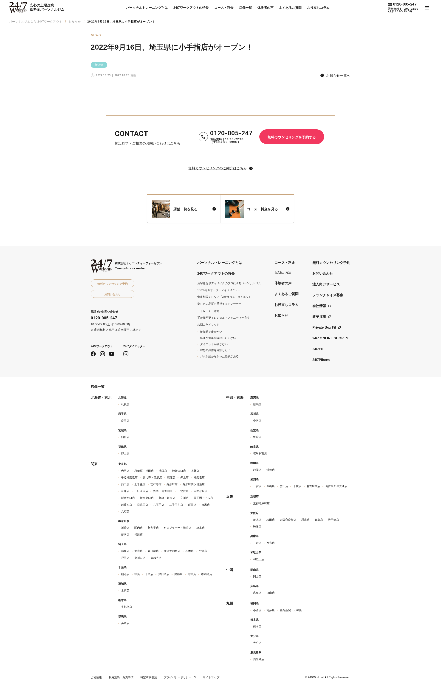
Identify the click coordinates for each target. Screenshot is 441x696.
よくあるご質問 (290, 7)
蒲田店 (125, 484)
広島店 (257, 592)
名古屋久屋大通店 (336, 486)
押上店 (184, 477)
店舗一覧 (245, 7)
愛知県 (254, 479)
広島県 (254, 586)
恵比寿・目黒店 (152, 477)
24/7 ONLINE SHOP (328, 338)
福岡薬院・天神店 (291, 610)
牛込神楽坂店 (129, 477)
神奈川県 (123, 521)
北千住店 (139, 484)
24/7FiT (318, 349)
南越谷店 (155, 558)
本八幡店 (206, 574)
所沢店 (203, 551)
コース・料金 (224, 7)
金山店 (270, 486)
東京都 (122, 464)
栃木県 (122, 600)
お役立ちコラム (318, 7)
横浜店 (138, 534)
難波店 (257, 526)
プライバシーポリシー (177, 677)
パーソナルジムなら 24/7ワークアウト (35, 21)
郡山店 (125, 453)
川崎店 (125, 527)
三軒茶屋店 (141, 491)
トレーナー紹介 (209, 311)
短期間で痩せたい (211, 331)
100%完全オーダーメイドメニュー (218, 290)
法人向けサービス (326, 284)
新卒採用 (319, 316)
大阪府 (254, 513)
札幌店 (125, 404)
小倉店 (257, 610)
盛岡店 (125, 420)
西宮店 (270, 543)
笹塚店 (125, 491)
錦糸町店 (172, 484)
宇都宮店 (126, 606)
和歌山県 (255, 552)
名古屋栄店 (313, 486)
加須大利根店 (172, 551)
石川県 (254, 413)
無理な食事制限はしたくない (218, 338)
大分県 (254, 636)
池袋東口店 (179, 470)
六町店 (125, 511)
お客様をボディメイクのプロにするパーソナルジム (229, 283)
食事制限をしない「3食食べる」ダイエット (224, 296)
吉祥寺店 (155, 484)
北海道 (122, 397)
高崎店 (125, 623)
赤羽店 (125, 470)
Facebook (93, 353)
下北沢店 (183, 491)
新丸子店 (153, 527)
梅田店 (270, 519)
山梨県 (254, 430)
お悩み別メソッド (208, 324)
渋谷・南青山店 (162, 491)
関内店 (138, 527)
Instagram (102, 353)
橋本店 (200, 527)
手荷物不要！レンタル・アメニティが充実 (223, 317)
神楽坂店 (199, 477)
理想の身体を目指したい (215, 350)
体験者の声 (265, 7)
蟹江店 (284, 486)
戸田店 (125, 558)
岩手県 (122, 413)
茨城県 (122, 583)
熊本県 (254, 619)
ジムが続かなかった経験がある (219, 356)
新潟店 (257, 404)
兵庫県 (254, 536)
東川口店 (139, 558)
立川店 (184, 498)
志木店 (189, 551)
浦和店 (125, 551)
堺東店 (305, 519)
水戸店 (125, 590)
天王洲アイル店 (203, 498)
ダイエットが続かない (214, 344)
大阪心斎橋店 (288, 519)
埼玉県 (122, 544)
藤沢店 (125, 534)
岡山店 (257, 576)
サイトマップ (211, 677)
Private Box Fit (324, 327)
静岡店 (257, 470)
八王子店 (158, 504)
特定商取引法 (148, 677)
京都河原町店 (261, 503)
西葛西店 (126, 504)
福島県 (122, 446)
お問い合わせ (322, 273)
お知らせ (75, 21)
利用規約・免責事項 (121, 677)
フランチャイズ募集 (327, 295)
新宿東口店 (147, 498)
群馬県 (122, 616)
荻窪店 (171, 477)
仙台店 (125, 437)
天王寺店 (333, 519)
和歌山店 (258, 559)
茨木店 (257, 519)
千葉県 (122, 567)
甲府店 (257, 437)
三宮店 (257, 543)
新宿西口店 (128, 498)
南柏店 (192, 574)
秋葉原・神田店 (144, 470)
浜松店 (270, 470)
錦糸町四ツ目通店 (194, 484)
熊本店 (257, 626)
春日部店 (153, 551)
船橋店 (178, 574)
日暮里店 (142, 504)
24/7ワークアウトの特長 (191, 7)
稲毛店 (125, 574)
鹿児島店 (258, 659)
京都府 (254, 496)
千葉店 (149, 574)
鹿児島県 (255, 652)
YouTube (111, 353)
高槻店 (319, 519)
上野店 (195, 470)
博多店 (270, 610)
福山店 (270, 592)
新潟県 (254, 397)
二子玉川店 (176, 504)
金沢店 (257, 420)
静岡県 (254, 463)
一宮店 (257, 486)
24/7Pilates (321, 360)
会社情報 (319, 306)
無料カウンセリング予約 (331, 262)
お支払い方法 (282, 272)
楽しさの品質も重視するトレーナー (219, 303)
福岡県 (254, 603)
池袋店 (163, 470)
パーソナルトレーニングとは (147, 7)
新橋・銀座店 (167, 498)
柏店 (137, 574)
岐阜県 (254, 446)
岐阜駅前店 (260, 453)
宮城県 (122, 430)
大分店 (257, 643)
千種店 (297, 486)
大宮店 (138, 551)
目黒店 (205, 504)
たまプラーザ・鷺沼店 (177, 527)
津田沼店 (163, 574)
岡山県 (254, 569)
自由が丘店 (200, 491)
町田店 (192, 504)
